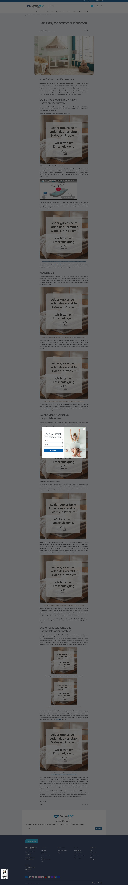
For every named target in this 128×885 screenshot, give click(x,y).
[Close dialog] (84, 429)
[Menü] (7, 870)
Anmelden (53, 450)
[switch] (4, 878)
